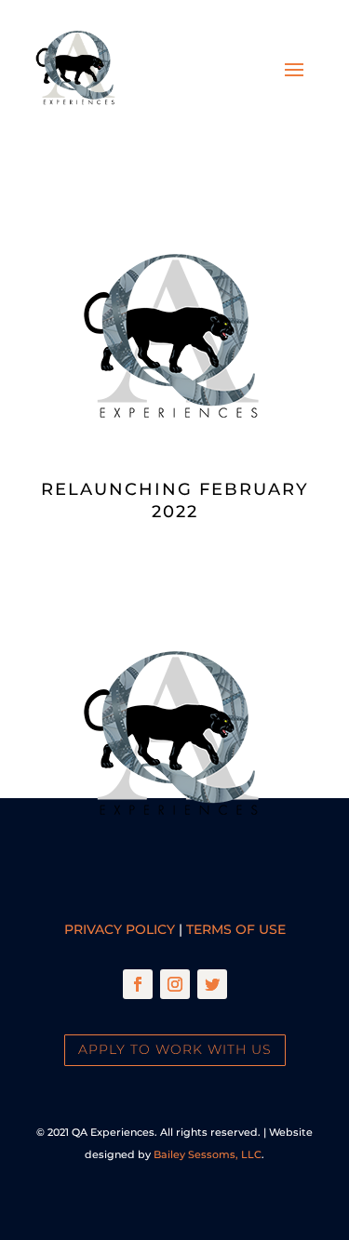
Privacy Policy (119, 929)
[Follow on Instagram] (175, 984)
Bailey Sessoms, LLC (208, 1154)
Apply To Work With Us (175, 1049)
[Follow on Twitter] (212, 984)
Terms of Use (236, 929)
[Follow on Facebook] (138, 984)
